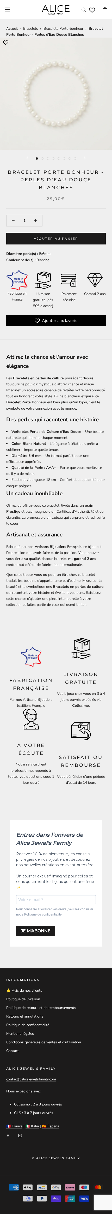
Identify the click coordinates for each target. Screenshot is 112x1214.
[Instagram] (20, 1135)
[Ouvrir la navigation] (7, 9)
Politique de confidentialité (27, 1024)
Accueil (12, 28)
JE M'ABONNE (36, 930)
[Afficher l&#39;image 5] (59, 158)
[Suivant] (85, 158)
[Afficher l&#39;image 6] (64, 158)
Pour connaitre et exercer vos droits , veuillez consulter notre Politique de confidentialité (54, 911)
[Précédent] (27, 158)
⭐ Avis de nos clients (24, 990)
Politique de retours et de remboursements (41, 1007)
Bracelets (30, 28)
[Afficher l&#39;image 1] (37, 158)
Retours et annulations (24, 1016)
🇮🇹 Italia (32, 1126)
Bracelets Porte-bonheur (63, 28)
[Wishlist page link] (92, 10)
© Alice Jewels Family (56, 1158)
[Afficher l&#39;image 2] (42, 158)
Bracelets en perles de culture (38, 378)
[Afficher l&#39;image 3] (48, 158)
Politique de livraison (23, 999)
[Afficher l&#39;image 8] (75, 158)
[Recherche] (84, 9)
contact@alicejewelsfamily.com (31, 1079)
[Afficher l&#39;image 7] (70, 158)
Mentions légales (20, 1033)
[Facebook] (8, 1135)
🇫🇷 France (14, 1126)
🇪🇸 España (50, 1126)
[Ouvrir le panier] (105, 9)
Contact (12, 1050)
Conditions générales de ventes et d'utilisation (43, 1042)
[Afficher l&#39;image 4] (53, 158)
